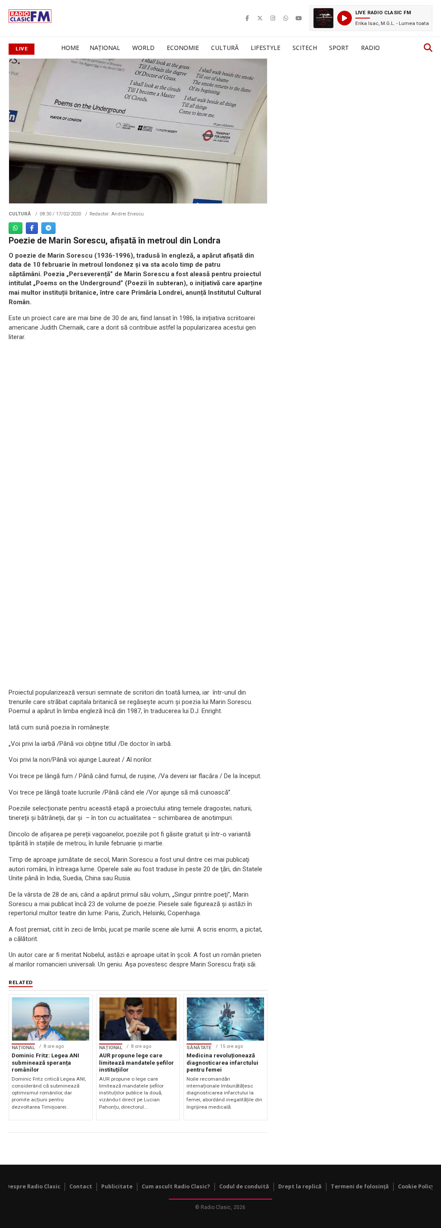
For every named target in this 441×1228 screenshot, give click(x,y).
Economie (183, 48)
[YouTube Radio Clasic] (299, 18)
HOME (70, 48)
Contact (80, 1186)
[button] (371, 18)
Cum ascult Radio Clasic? (176, 1186)
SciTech (304, 48)
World (143, 48)
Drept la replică (300, 1186)
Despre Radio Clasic (33, 1186)
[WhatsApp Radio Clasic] (286, 18)
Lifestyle (265, 48)
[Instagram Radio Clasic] (273, 18)
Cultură (225, 48)
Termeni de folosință (360, 1186)
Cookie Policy (416, 1186)
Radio (370, 48)
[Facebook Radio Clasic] (247, 18)
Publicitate (117, 1186)
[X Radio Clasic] (260, 18)
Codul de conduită (244, 1186)
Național (105, 48)
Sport (339, 48)
